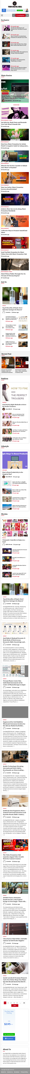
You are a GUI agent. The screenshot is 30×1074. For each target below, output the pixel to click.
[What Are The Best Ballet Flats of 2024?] (7, 423)
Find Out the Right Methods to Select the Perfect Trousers (14, 405)
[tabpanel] (15, 91)
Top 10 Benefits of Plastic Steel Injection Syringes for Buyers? (12, 309)
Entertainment (5, 93)
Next (27, 362)
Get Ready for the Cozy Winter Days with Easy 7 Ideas (19, 438)
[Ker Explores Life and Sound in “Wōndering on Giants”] (6, 60)
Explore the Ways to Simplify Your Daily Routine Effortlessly (19, 482)
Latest (4, 305)
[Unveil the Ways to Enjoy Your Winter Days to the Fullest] (7, 499)
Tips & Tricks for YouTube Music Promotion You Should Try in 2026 (19, 37)
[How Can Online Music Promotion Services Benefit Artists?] (15, 178)
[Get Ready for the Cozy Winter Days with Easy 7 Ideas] (7, 439)
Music (10, 120)
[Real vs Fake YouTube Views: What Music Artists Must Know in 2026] (6, 44)
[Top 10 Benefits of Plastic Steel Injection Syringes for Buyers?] (15, 295)
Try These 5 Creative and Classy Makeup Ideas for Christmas (19, 430)
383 (24, 1003)
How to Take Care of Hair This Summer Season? (19, 490)
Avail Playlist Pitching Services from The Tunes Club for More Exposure (14, 97)
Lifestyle (5, 446)
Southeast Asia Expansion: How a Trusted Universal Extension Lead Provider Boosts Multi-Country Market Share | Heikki (14, 812)
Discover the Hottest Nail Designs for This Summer (18, 415)
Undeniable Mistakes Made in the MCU (19, 566)
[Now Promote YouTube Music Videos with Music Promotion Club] (21, 362)
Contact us (10, 1072)
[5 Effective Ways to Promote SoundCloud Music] (15, 221)
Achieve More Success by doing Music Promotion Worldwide (13, 210)
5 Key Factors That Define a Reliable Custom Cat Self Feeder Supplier (15, 939)
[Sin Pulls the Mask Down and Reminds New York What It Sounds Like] (6, 28)
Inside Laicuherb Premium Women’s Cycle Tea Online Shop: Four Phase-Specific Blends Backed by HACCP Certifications (15, 980)
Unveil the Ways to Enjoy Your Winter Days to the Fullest (19, 498)
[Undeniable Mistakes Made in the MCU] (7, 566)
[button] (13, 15)
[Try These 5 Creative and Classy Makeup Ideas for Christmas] (7, 431)
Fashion (4, 379)
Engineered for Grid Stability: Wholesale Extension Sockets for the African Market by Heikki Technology (11, 335)
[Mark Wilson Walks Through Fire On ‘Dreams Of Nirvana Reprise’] (6, 52)
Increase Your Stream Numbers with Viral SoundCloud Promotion (7, 371)
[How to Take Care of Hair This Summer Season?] (7, 491)
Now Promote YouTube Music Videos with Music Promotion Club (21, 371)
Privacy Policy (24, 1072)
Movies (4, 514)
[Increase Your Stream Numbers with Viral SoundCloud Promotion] (8, 362)
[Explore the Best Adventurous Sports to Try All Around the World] (7, 507)
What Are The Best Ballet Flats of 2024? (20, 423)
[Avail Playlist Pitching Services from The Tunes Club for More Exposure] (15, 91)
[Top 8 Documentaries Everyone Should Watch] (7, 551)
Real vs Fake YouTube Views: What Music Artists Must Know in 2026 (19, 45)
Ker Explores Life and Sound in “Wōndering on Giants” (18, 60)
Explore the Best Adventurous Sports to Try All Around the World (19, 506)
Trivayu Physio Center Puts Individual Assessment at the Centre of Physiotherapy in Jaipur (11, 326)
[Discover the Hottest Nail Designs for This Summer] (7, 415)
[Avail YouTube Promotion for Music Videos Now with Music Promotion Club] (15, 243)
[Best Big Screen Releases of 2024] (7, 559)
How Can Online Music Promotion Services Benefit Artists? (12, 188)
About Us (3, 1072)
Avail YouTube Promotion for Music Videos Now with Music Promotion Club (14, 253)
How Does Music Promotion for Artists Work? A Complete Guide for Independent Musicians (14, 145)
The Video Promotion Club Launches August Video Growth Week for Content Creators (13, 857)
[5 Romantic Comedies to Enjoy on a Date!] (15, 527)
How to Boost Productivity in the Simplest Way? (12, 473)
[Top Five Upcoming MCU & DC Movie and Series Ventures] (7, 574)
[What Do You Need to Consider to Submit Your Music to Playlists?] (15, 156)
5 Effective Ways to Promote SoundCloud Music (14, 231)
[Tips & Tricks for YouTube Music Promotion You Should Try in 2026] (6, 36)
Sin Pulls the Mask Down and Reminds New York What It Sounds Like (19, 29)
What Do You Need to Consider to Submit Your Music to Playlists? (14, 166)
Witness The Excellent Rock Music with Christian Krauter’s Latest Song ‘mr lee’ (19, 69)
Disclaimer (16, 1072)
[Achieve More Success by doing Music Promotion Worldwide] (15, 199)
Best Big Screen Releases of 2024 (18, 558)
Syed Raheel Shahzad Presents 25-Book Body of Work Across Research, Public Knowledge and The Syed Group (12, 318)
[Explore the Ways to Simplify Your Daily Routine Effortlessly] (7, 483)
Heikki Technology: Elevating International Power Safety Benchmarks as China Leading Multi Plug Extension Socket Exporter (11, 343)
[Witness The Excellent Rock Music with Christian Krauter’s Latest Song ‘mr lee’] (6, 67)
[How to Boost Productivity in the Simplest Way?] (15, 460)
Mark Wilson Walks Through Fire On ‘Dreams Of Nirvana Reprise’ (19, 52)
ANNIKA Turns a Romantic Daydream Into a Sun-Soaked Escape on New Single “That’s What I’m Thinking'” (15, 899)
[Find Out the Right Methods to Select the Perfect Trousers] (15, 392)
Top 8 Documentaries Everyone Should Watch (19, 550)
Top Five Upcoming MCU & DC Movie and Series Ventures (19, 574)
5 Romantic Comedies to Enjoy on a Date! (13, 541)
